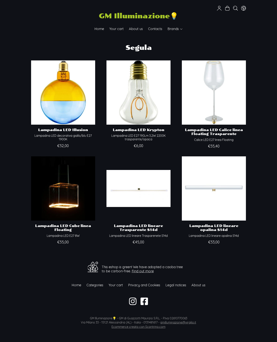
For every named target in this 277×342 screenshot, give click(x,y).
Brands (174, 29)
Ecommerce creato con (138, 327)
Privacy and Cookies (144, 285)
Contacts (155, 29)
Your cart (116, 29)
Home (99, 29)
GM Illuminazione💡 (138, 16)
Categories (94, 285)
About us (136, 29)
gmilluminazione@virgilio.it (178, 322)
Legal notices (175, 285)
